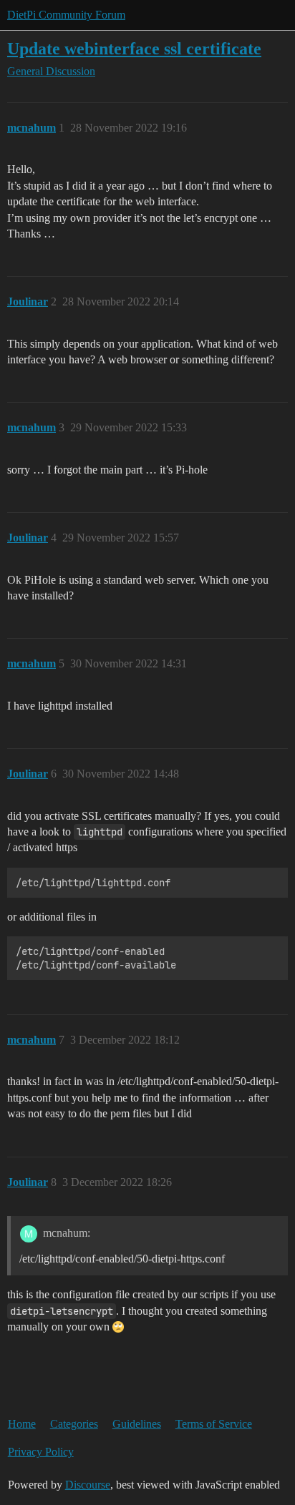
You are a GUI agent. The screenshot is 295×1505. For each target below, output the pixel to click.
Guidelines (136, 1424)
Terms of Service (213, 1424)
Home (22, 1424)
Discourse (87, 1485)
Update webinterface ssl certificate (134, 48)
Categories (74, 1424)
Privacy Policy (41, 1452)
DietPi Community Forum (66, 15)
